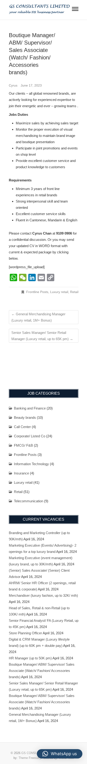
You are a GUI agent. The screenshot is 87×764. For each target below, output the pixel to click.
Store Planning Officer (25, 633)
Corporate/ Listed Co (29, 436)
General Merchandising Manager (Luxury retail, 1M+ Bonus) (38, 317)
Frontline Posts (37, 292)
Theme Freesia (29, 758)
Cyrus (13, 85)
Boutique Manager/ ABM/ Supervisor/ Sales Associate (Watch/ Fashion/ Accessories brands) (41, 670)
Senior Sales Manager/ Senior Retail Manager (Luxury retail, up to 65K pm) (42, 336)
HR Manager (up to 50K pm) (30, 658)
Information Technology (31, 464)
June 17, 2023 (31, 85)
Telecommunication (28, 501)
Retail (74, 292)
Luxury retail (59, 292)
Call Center (22, 427)
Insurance (21, 473)
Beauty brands (25, 417)
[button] (59, 753)
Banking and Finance (30, 408)
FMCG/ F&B (23, 445)
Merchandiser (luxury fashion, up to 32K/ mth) (43, 595)
